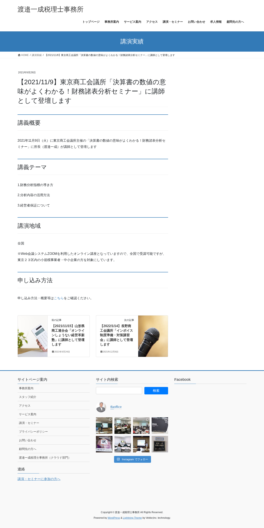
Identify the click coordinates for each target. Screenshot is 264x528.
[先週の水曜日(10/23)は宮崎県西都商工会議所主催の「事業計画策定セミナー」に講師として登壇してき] (141, 444)
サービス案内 (27, 414)
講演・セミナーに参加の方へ (39, 479)
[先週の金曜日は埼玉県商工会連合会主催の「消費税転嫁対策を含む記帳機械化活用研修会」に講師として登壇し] (141, 425)
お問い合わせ (27, 440)
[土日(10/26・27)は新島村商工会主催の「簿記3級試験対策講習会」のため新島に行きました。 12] (122, 444)
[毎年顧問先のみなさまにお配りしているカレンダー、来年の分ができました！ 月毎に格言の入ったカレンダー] (104, 444)
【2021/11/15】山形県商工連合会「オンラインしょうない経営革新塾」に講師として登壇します (68, 335)
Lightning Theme (132, 517)
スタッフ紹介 (27, 397)
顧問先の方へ (27, 449)
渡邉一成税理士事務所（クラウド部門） (45, 457)
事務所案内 (26, 388)
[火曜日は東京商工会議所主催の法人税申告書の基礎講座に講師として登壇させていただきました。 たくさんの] (122, 425)
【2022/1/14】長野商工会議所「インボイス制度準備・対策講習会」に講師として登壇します (116, 335)
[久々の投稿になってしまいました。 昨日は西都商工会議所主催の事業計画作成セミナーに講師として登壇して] (104, 425)
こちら (59, 298)
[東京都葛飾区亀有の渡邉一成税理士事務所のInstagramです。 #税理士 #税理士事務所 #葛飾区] (160, 444)
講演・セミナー (29, 423)
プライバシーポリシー (33, 431)
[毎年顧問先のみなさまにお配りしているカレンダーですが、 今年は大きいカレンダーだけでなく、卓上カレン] (160, 425)
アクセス (25, 405)
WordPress (114, 517)
